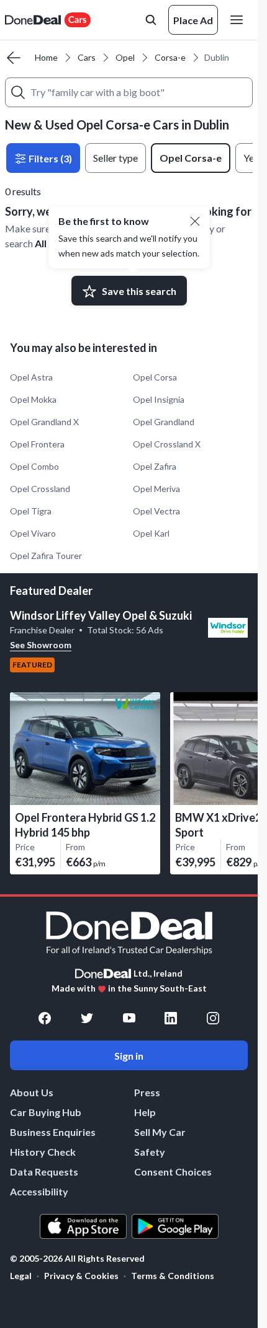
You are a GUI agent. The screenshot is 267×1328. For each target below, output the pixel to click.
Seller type (115, 158)
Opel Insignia (158, 399)
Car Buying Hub (45, 1112)
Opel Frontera (37, 444)
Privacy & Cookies (81, 1275)
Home (46, 57)
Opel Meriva (156, 488)
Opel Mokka (33, 399)
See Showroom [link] (40, 645)
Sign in (128, 1056)
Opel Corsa (155, 377)
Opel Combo (34, 466)
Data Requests (44, 1171)
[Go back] (13, 57)
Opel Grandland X (44, 421)
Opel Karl (151, 533)
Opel (125, 57)
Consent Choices (173, 1171)
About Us (31, 1092)
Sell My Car (160, 1132)
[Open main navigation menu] (239, 20)
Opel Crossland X (167, 444)
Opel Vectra (156, 511)
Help (145, 1112)
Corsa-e (170, 57)
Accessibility (39, 1191)
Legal (21, 1275)
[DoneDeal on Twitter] (86, 1018)
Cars (87, 57)
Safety (149, 1152)
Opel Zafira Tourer (46, 555)
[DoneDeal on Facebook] (44, 1018)
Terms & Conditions (172, 1275)
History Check (43, 1152)
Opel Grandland (163, 421)
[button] (195, 221)
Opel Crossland (40, 488)
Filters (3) (49, 158)
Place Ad (193, 20)
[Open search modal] (151, 20)
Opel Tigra (31, 511)
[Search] (18, 92)
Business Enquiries (53, 1132)
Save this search (139, 291)
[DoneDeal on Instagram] (213, 1018)
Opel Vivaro (33, 533)
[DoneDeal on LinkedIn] (170, 1018)
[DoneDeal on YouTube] (129, 1018)
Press (147, 1092)
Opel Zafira (154, 466)
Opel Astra (31, 377)
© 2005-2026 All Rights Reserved (77, 1259)
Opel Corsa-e (191, 158)
